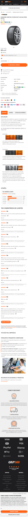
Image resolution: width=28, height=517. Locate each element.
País (7, 485)
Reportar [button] (2, 217)
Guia (7, 487)
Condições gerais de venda (21, 485)
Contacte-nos (21, 477)
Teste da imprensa (7, 475)
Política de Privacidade (21, 481)
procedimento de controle (11, 327)
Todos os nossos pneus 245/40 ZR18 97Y (10, 94)
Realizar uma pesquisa (15, 8)
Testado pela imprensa (20, 112)
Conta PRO (7, 481)
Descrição (4, 112)
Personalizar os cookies (14, 514)
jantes (6, 4)
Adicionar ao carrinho (14, 65)
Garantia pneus (7, 489)
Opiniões (11, 112)
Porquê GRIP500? (7, 477)
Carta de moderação (21, 483)
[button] (14, 55)
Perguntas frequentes (7, 483)
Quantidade (4, 61)
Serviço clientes (21, 475)
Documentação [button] (4, 381)
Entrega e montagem (7, 479)
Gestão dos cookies (21, 487)
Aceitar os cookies (14, 511)
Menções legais (21, 489)
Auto (2, 4)
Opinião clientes (21, 479)
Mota (10, 4)
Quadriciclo (16, 4)
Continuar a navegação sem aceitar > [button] (20, 493)
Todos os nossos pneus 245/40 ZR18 (9, 93)
